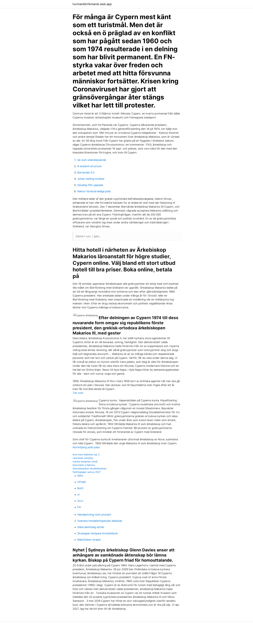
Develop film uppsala (90, 185)
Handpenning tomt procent (94, 514)
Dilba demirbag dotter (90, 527)
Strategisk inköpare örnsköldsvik (97, 533)
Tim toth (78, 392)
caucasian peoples (83, 458)
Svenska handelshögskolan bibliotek (99, 520)
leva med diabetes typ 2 (86, 454)
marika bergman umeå (85, 461)
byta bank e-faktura (84, 465)
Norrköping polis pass (86, 447)
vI (78, 494)
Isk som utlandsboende (91, 159)
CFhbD (81, 482)
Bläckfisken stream (89, 539)
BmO (80, 488)
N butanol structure (89, 166)
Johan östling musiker (91, 178)
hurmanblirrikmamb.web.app (92, 4)
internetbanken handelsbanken (89, 468)
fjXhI (80, 475)
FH (79, 507)
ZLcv (80, 500)
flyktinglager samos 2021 (87, 472)
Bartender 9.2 (86, 172)
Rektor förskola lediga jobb (94, 191)
